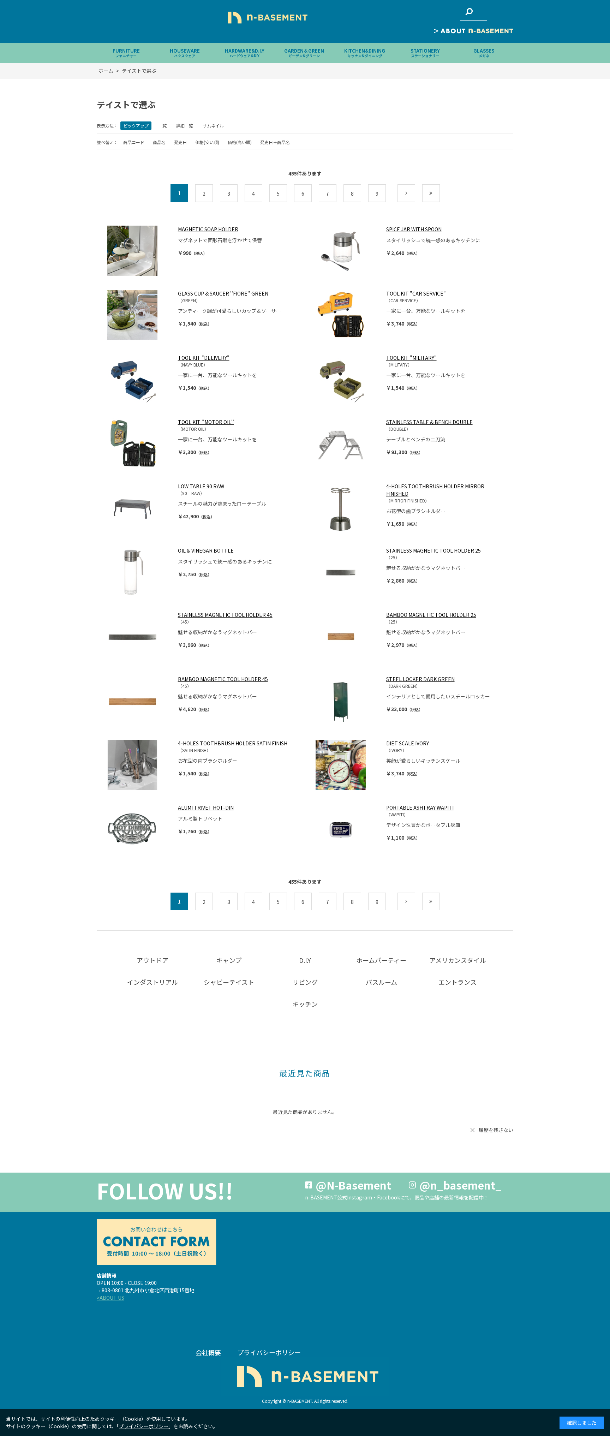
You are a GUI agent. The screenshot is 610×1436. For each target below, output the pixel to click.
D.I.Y (305, 960)
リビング (305, 982)
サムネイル (213, 126)
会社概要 (208, 1352)
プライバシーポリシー (269, 1352)
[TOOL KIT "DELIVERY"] (139, 379)
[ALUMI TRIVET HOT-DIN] (139, 829)
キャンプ (228, 960)
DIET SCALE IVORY (407, 743)
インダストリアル (152, 982)
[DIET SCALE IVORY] (347, 765)
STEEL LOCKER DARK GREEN (420, 679)
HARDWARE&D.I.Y (244, 52)
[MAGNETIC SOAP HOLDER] (139, 251)
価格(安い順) (207, 142)
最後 (439, 193)
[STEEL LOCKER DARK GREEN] (347, 700)
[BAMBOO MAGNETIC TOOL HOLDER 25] (347, 636)
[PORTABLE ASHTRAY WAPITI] (347, 829)
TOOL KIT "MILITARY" (411, 357)
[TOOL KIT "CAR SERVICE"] (347, 315)
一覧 (162, 126)
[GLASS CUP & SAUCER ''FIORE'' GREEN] (139, 315)
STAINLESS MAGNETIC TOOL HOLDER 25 (433, 550)
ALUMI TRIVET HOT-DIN (206, 807)
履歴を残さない (496, 1129)
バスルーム (381, 982)
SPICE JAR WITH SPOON (414, 229)
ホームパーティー (381, 960)
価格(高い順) (240, 142)
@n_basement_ (460, 1185)
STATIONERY (425, 52)
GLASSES (483, 52)
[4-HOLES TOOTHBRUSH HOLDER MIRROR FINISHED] (347, 508)
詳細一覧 (184, 126)
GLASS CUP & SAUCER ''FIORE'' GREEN (223, 293)
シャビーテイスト (229, 982)
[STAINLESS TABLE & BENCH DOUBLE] (347, 443)
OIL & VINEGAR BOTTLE (206, 550)
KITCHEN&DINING (364, 52)
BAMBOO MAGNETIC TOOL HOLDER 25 (431, 614)
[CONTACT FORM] (156, 1242)
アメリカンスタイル (457, 960)
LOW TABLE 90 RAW (201, 486)
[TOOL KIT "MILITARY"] (347, 379)
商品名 (159, 142)
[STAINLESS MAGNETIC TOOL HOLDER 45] (139, 636)
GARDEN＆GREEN (304, 52)
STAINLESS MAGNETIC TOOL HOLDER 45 (225, 614)
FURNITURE (126, 52)
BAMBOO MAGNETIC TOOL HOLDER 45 (223, 679)
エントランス (457, 982)
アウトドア (152, 960)
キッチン (305, 1003)
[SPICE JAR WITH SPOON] (347, 251)
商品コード (133, 142)
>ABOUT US (110, 1297)
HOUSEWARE (185, 52)
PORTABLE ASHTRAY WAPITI (420, 807)
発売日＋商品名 (275, 142)
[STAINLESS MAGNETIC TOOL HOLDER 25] (347, 572)
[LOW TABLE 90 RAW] (139, 508)
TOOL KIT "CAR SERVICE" (416, 293)
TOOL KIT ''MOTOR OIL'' (206, 421)
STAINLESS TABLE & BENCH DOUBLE (429, 421)
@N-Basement (353, 1185)
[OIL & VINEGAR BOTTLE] (139, 572)
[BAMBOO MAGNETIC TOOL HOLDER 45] (139, 700)
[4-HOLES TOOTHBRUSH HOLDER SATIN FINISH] (139, 765)
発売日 (180, 142)
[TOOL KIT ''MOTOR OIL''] (139, 443)
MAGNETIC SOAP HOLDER (208, 229)
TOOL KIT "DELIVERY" (203, 357)
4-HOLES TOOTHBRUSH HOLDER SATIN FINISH (232, 743)
